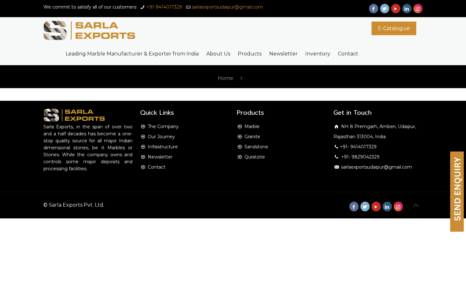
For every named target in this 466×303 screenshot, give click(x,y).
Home (225, 78)
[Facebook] (373, 9)
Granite (252, 136)
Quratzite (254, 157)
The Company (163, 126)
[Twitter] (384, 9)
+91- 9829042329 (359, 157)
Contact (156, 167)
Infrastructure (163, 147)
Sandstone (256, 147)
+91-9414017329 (164, 7)
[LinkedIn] (407, 9)
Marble (252, 126)
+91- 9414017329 (358, 147)
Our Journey (161, 136)
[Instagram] (418, 9)
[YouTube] (395, 9)
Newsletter (160, 157)
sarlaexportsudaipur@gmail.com (227, 7)
